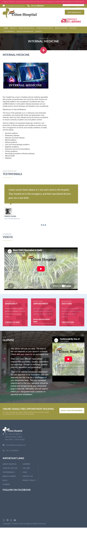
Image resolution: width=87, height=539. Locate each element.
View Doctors (68, 322)
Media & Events (61, 28)
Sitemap (6, 484)
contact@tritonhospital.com (15, 6)
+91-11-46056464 (37, 6)
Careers (26, 464)
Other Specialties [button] (44, 28)
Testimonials (9, 31)
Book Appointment (74, 12)
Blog (5, 480)
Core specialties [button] (26, 28)
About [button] (13, 28)
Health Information (25, 31)
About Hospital (10, 464)
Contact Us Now (12, 322)
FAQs (24, 472)
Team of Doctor (10, 468)
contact (38, 31)
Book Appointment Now (41, 320)
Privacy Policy (29, 480)
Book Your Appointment (72, 410)
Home (6, 28)
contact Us (27, 476)
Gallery (73, 28)
